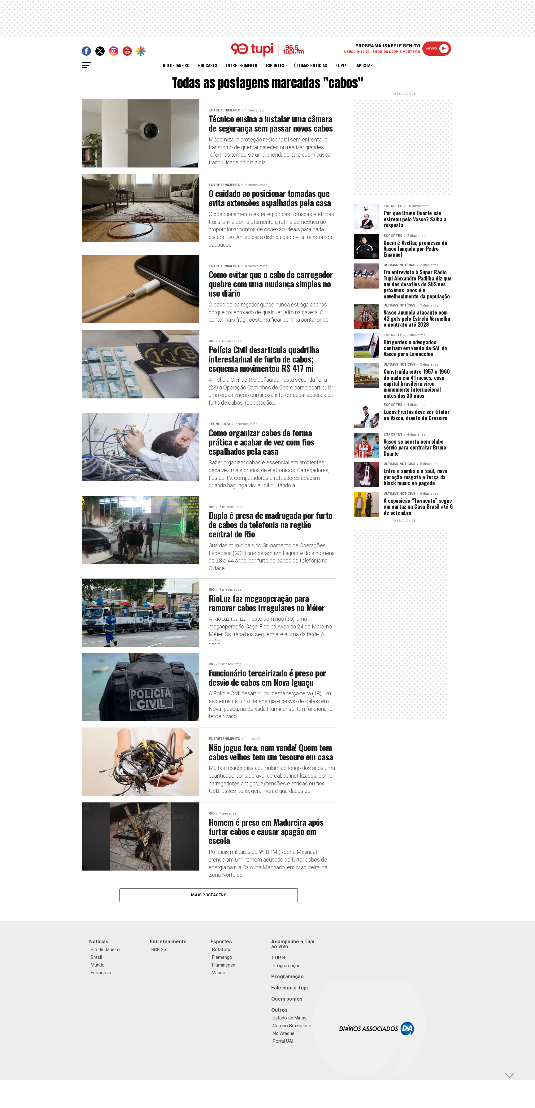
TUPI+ (278, 958)
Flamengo (222, 957)
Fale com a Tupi (289, 988)
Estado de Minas (290, 1018)
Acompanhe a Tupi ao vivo (292, 944)
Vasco (218, 972)
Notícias (98, 942)
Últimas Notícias (310, 65)
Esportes (275, 65)
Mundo (98, 965)
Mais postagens (208, 895)
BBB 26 (158, 949)
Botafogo (222, 949)
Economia (101, 972)
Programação (287, 965)
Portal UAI (283, 1041)
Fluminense (223, 965)
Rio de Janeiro (176, 65)
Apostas (364, 65)
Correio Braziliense (292, 1025)
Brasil (96, 957)
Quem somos (286, 999)
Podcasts (207, 65)
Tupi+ (341, 65)
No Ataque (283, 1033)
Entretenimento (241, 65)
